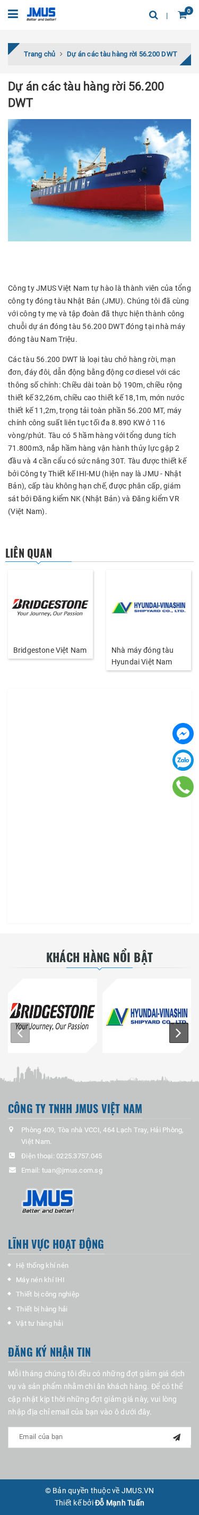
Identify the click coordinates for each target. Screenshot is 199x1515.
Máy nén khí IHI (40, 1280)
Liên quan (28, 553)
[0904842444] (182, 786)
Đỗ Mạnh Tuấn (119, 1503)
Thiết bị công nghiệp (47, 1294)
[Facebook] (183, 733)
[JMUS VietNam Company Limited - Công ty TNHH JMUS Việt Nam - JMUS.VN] (41, 13)
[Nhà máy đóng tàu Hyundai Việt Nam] (148, 607)
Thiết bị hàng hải (41, 1309)
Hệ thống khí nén (42, 1265)
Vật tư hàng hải (39, 1323)
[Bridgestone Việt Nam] (50, 607)
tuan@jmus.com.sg (72, 1170)
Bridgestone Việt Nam (49, 650)
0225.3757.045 (79, 1156)
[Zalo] (183, 760)
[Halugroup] (106, 1201)
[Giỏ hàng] (182, 14)
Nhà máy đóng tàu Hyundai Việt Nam (142, 656)
